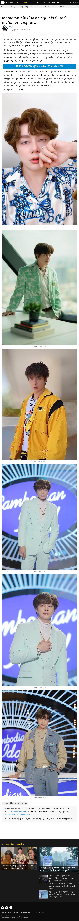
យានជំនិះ (55, 6)
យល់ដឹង (33, 6)
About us (16, 912)
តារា (31, 2)
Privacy (41, 912)
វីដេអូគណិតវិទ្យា (40, 2)
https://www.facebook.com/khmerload (17, 814)
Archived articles (26, 912)
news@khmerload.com (18, 811)
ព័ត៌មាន (26, 2)
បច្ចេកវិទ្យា (20, 6)
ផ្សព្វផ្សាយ (60, 2)
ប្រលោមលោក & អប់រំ (43, 6)
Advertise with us (6, 912)
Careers (34, 912)
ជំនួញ (62, 6)
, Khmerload (14, 27)
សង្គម (3, 6)
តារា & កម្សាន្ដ (11, 6)
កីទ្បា (26, 6)
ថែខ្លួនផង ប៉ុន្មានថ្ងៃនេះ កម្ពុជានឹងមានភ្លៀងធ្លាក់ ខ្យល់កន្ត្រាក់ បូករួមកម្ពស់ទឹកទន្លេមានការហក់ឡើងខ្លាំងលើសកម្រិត (62, 894)
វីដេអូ (53, 2)
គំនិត (48, 2)
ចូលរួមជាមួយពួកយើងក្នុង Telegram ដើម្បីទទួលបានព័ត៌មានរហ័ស (40, 66)
